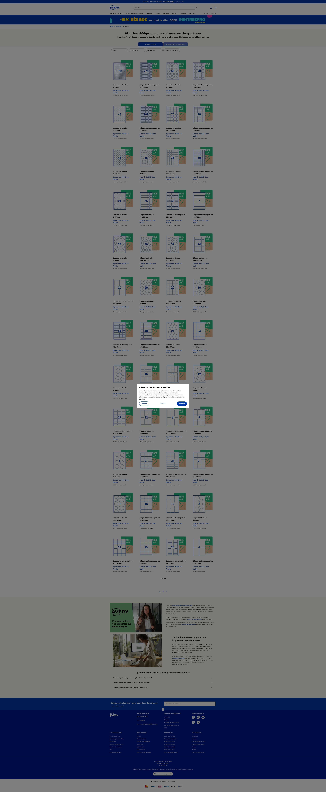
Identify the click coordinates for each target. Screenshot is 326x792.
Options (163, 403)
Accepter (182, 403)
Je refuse (144, 403)
